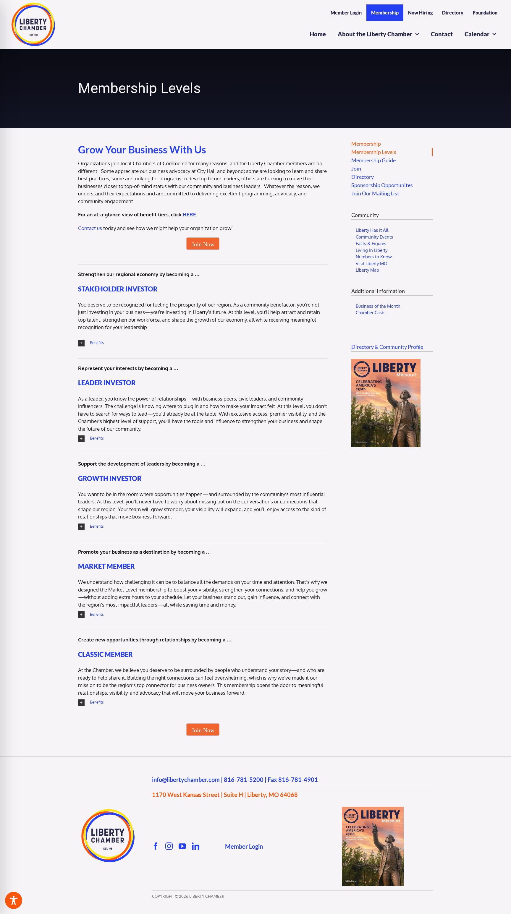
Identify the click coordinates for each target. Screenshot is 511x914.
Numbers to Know (374, 257)
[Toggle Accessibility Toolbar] (13, 900)
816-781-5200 (243, 779)
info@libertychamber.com (186, 779)
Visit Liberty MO (371, 263)
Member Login (244, 846)
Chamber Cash (370, 312)
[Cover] (373, 809)
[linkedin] (195, 846)
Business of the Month (378, 306)
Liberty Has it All (372, 230)
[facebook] (155, 846)
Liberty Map (367, 270)
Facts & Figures (371, 243)
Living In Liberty (371, 250)
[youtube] (182, 846)
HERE (189, 214)
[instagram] (169, 846)
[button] (203, 343)
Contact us (90, 228)
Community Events (374, 237)
